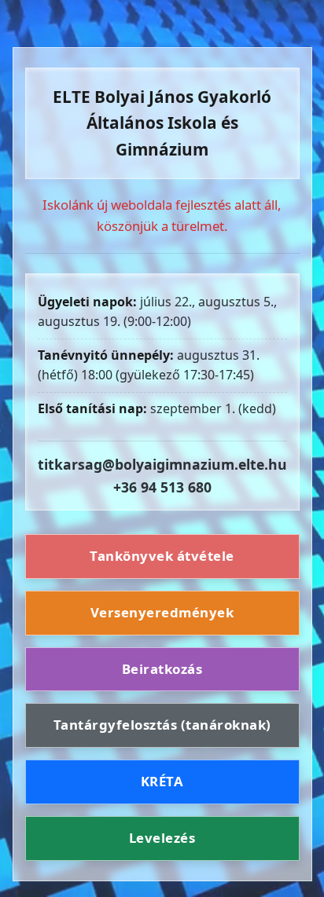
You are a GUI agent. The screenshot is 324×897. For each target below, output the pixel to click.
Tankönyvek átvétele (162, 556)
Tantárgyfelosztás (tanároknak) (162, 725)
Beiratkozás (162, 669)
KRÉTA (162, 781)
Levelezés (162, 838)
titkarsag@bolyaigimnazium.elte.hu (162, 464)
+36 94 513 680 (162, 487)
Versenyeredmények (162, 612)
